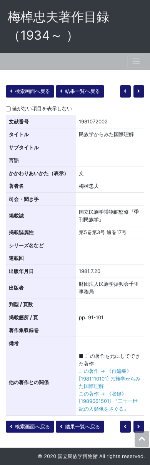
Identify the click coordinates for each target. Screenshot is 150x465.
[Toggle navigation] (136, 61)
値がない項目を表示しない (42, 108)
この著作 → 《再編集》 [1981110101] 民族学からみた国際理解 (109, 378)
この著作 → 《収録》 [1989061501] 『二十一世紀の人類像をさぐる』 (108, 401)
